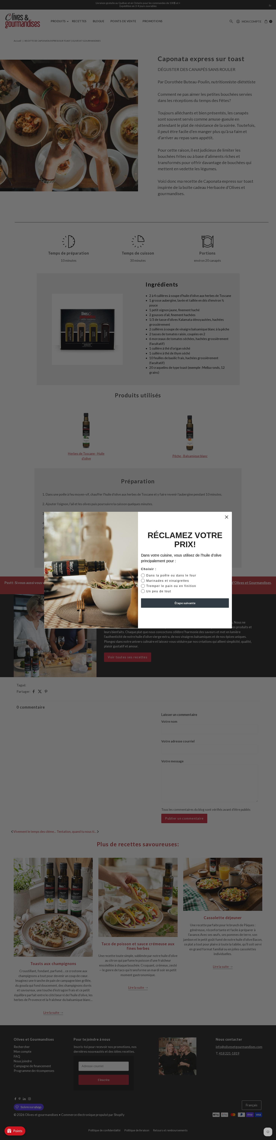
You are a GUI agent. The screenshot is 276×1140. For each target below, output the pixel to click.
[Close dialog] (226, 517)
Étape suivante (185, 603)
